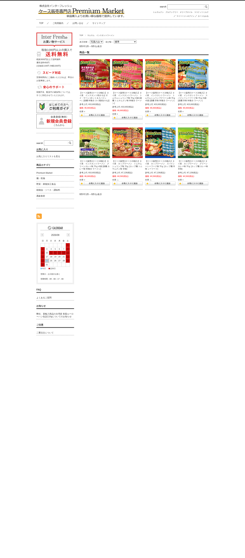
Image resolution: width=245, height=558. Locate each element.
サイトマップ (98, 23)
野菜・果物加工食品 (46, 184)
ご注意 (39, 324)
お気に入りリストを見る (48, 156)
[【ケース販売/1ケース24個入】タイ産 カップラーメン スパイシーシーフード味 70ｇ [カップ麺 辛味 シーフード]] (160, 142)
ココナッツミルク (201, 12)
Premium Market (44, 173)
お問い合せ (77, 23)
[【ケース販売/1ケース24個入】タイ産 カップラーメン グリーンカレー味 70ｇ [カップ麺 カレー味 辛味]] (193, 142)
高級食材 (40, 196)
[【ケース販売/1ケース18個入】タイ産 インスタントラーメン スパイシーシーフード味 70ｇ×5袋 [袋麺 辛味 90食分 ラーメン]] (193, 74)
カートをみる (203, 16)
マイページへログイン (185, 16)
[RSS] (39, 217)
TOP (41, 23)
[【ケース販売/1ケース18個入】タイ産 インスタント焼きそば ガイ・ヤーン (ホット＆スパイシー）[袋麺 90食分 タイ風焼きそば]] (94, 74)
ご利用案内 (58, 23)
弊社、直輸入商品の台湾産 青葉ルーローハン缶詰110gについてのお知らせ (55, 315)
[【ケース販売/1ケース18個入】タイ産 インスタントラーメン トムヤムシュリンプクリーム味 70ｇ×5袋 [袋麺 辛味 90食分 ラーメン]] (160, 74)
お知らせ (41, 306)
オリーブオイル (186, 12)
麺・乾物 (40, 178)
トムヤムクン (158, 12)
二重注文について (45, 332)
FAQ (38, 289)
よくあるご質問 (43, 297)
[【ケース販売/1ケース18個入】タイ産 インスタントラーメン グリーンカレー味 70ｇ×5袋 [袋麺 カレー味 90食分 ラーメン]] (94, 142)
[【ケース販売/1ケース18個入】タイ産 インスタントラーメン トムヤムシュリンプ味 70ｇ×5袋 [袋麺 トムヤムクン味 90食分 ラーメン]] (127, 74)
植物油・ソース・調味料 (48, 190)
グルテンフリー (172, 12)
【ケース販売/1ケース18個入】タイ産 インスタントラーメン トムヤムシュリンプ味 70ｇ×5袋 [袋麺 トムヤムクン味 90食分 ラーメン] (127, 98)
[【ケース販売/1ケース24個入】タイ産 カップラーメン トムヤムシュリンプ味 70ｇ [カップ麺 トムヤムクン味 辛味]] (127, 142)
